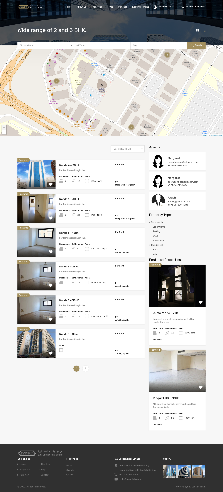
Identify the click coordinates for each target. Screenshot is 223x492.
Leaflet (205, 135)
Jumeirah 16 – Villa (166, 313)
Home (68, 6)
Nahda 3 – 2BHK (69, 266)
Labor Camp (159, 226)
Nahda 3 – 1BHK (68, 232)
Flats (155, 249)
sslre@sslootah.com (130, 479)
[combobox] (45, 45)
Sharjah (70, 470)
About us (81, 6)
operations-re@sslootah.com (183, 162)
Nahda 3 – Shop (68, 334)
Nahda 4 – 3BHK (69, 198)
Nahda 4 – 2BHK (69, 165)
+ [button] (4, 127)
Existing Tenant (140, 6)
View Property (36, 183)
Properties (96, 6)
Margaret (174, 158)
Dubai (69, 465)
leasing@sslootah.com (179, 201)
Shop (155, 236)
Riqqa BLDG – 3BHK (166, 398)
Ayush (172, 197)
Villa (155, 254)
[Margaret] (158, 166)
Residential (157, 245)
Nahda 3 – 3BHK (69, 300)
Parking (156, 231)
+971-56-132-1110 (168, 7)
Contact (122, 6)
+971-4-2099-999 (195, 7)
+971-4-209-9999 (129, 474)
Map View (24, 475)
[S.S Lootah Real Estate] (31, 8)
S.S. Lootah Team (196, 486)
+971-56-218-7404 (177, 165)
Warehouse (158, 240)
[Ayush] (158, 206)
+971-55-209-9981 (178, 205)
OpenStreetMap (216, 135)
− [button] (4, 132)
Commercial (157, 222)
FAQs (110, 6)
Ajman (69, 474)
